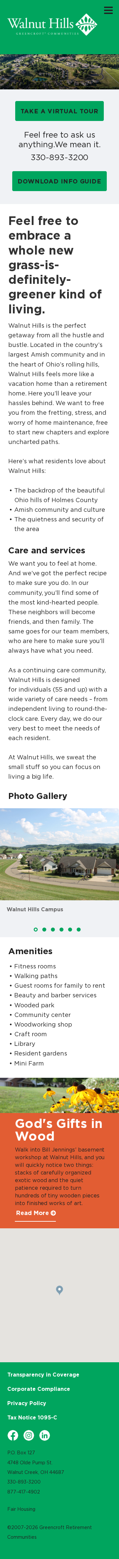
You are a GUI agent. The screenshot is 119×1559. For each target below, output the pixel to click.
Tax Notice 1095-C (32, 1417)
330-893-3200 (60, 157)
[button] (7, 852)
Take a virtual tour (59, 111)
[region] (52, 25)
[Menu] (108, 10)
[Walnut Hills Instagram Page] (28, 1435)
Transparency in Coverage (43, 1375)
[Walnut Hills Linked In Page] (44, 1435)
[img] (36, 930)
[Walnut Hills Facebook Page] (13, 1435)
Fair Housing (21, 1509)
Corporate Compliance (38, 1389)
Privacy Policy (26, 1403)
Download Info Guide (59, 181)
